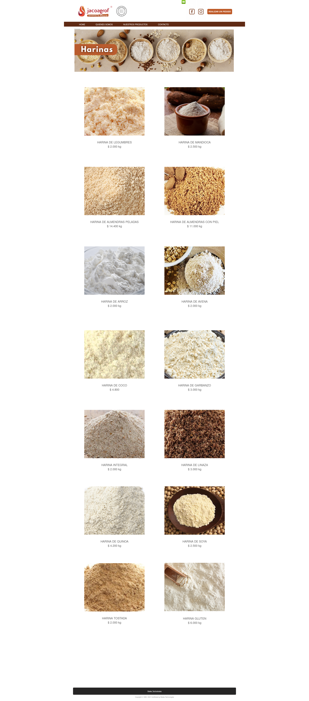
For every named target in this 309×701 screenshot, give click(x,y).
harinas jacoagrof (77, 28)
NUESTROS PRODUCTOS (135, 24)
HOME (82, 24)
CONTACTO (163, 24)
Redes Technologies (154, 691)
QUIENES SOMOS (104, 24)
